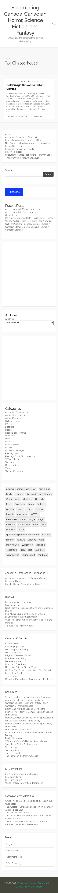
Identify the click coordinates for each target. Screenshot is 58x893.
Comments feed (14, 857)
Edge (9, 504)
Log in (9, 844)
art (34, 489)
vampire (39, 550)
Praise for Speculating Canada (19, 149)
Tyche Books (11, 676)
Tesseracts (11, 550)
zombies (42, 555)
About (8, 134)
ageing (10, 489)
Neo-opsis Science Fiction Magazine (22, 667)
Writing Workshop (14, 471)
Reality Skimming (13, 738)
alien (27, 489)
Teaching (9, 462)
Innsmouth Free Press (15, 664)
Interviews (10, 435)
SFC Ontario (11, 747)
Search (8, 170)
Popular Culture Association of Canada (23, 584)
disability (27, 499)
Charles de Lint (33, 494)
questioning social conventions (22, 534)
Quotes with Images (14, 450)
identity (10, 514)
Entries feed (12, 850)
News (8, 438)
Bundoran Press (13, 643)
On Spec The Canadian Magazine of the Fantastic (28, 670)
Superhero (27, 544)
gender (10, 509)
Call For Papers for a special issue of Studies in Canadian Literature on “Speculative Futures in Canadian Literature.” (27, 227)
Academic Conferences (16, 412)
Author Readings (13, 418)
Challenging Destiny (15, 646)
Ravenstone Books (14, 673)
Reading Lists (11, 453)
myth (35, 524)
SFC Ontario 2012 (13, 780)
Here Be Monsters (14, 661)
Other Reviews (12, 444)
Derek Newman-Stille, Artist (18, 602)
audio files (44, 489)
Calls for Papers (12, 421)
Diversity (39, 499)
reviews (21, 539)
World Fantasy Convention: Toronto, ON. (24, 783)
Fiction (8, 430)
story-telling (12, 544)
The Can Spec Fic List (15, 753)
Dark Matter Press (13, 652)
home (20, 509)
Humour (39, 509)
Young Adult (28, 555)
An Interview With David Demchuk (21, 212)
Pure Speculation (13, 777)
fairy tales (20, 504)
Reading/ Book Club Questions (20, 456)
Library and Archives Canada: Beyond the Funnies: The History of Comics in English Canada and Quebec (29, 712)
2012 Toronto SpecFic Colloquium (21, 774)
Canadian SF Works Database (19, 706)
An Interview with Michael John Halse (23, 209)
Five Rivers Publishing (15, 658)
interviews (22, 514)
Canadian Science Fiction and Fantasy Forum (26, 703)
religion (10, 539)
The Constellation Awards (17, 812)
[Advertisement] (29, 274)
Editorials (9, 427)
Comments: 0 (38, 117)
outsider (10, 529)
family (31, 504)
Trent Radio (26, 550)
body (9, 494)
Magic (41, 519)
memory (10, 524)
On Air (8, 441)
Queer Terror (11, 215)
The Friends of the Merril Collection (22, 756)
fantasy (40, 504)
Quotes (8, 447)
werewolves (12, 555)
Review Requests (13, 152)
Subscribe (14, 192)
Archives (9, 319)
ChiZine (48, 494)
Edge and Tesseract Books (18, 655)
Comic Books (13, 499)
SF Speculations (13, 459)
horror (29, 509)
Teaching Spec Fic (14, 750)
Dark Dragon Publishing (16, 649)
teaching (40, 544)
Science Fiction (36, 539)
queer (21, 529)
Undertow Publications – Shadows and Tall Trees (28, 679)
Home (7, 58)
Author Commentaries (15, 415)
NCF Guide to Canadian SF (18, 729)
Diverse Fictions (13, 605)
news (43, 524)
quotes (46, 534)
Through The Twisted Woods (19, 626)
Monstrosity (24, 524)
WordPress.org (13, 863)
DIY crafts (9, 424)
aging (20, 489)
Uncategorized (12, 465)
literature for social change (20, 519)
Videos (8, 468)
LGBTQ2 (34, 514)
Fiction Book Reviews (18, 117)
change (19, 494)
